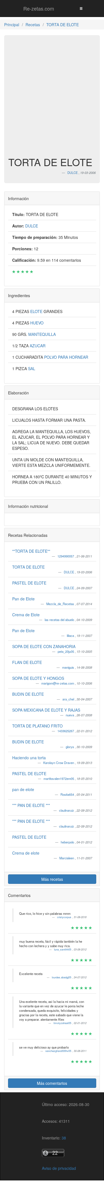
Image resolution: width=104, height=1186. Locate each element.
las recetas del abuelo (60, 619)
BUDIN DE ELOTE (28, 694)
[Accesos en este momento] (65, 1153)
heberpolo (68, 842)
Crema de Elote (26, 614)
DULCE (69, 572)
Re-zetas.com (38, 8)
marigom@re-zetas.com (58, 683)
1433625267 (66, 731)
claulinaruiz (67, 810)
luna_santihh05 (63, 949)
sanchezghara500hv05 (58, 1051)
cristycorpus (64, 917)
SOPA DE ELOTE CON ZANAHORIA (43, 646)
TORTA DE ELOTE (28, 567)
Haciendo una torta (29, 757)
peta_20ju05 (66, 651)
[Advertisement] (52, 98)
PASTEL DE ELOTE (29, 583)
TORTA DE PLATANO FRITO (37, 726)
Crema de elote (25, 853)
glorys (70, 746)
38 (64, 1138)
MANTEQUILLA (42, 334)
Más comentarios (52, 1083)
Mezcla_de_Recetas (60, 604)
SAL (31, 368)
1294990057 (66, 556)
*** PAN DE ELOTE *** (31, 805)
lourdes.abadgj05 (62, 977)
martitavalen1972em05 (59, 778)
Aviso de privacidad (59, 1168)
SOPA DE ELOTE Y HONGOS (38, 678)
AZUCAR (37, 345)
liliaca (71, 635)
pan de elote (23, 789)
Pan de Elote (23, 599)
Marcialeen (67, 858)
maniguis (68, 667)
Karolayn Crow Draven (59, 762)
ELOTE (37, 311)
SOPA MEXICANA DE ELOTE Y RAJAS (46, 710)
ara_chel (68, 699)
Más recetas (52, 879)
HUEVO (37, 323)
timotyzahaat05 (63, 1023)
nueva (70, 715)
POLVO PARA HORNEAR (66, 357)
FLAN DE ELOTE (27, 662)
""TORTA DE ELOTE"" (31, 551)
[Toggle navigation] (81, 8)
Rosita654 (67, 794)
